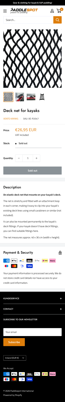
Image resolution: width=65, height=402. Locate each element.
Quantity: (8, 158)
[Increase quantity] (36, 158)
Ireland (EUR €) (12, 357)
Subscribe (14, 342)
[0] (59, 11)
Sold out (32, 171)
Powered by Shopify (12, 395)
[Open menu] (5, 11)
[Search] (57, 20)
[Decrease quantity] (18, 158)
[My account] (52, 11)
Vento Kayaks (10, 118)
